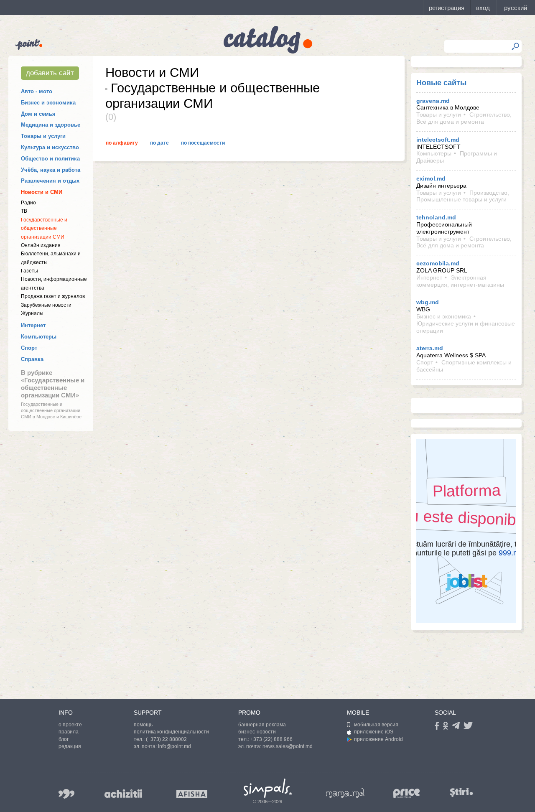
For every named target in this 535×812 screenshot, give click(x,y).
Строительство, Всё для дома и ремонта (464, 118)
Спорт (29, 348)
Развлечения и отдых (50, 181)
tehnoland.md (436, 217)
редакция (70, 746)
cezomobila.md (437, 263)
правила (69, 732)
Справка (32, 359)
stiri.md (461, 792)
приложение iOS (373, 732)
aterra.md (429, 348)
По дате (159, 143)
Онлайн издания (41, 245)
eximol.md (431, 178)
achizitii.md (123, 793)
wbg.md (427, 302)
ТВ (24, 211)
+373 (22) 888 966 (271, 739)
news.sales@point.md (287, 746)
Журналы (32, 313)
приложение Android (378, 739)
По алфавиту (122, 143)
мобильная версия (376, 725)
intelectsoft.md (437, 139)
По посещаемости (203, 143)
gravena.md (433, 100)
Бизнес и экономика (48, 102)
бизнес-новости (257, 732)
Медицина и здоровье (50, 125)
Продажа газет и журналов (53, 296)
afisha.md (191, 794)
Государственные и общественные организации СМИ (44, 228)
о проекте (70, 725)
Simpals (268, 788)
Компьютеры (38, 336)
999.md (66, 794)
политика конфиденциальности (171, 732)
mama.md (345, 793)
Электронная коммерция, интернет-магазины (460, 281)
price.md (406, 793)
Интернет (33, 325)
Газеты (29, 271)
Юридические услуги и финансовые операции (465, 327)
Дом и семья (38, 114)
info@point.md (174, 746)
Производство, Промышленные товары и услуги (462, 196)
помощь (143, 725)
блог (64, 739)
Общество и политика (50, 158)
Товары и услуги (43, 136)
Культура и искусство (50, 147)
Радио (28, 203)
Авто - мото (36, 91)
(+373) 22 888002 (166, 739)
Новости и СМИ (41, 192)
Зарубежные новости (46, 305)
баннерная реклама (262, 725)
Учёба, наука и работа (50, 170)
